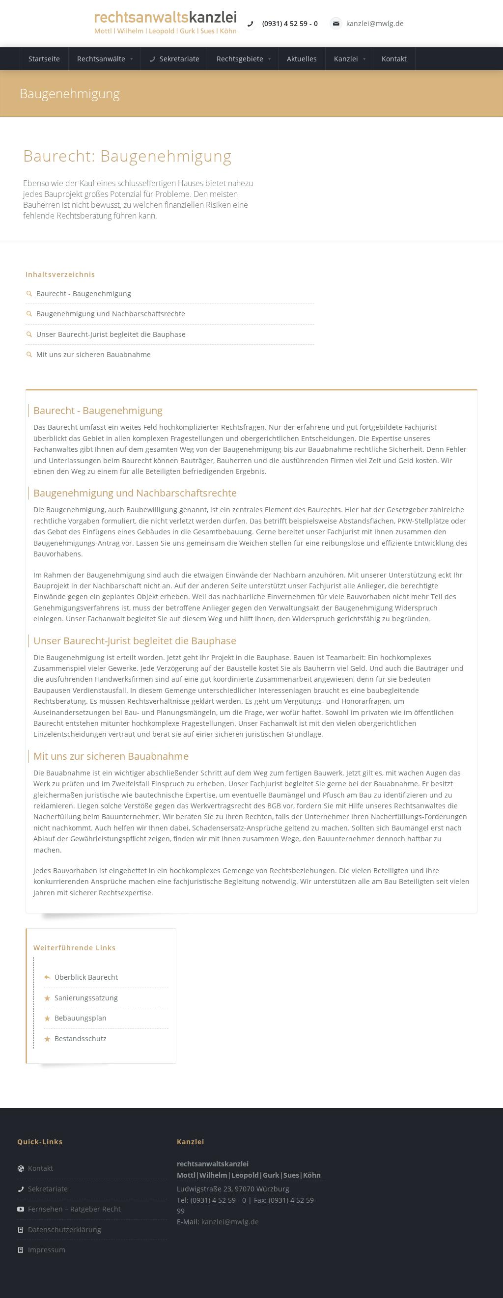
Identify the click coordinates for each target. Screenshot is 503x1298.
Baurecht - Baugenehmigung (83, 293)
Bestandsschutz (81, 1038)
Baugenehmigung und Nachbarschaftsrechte (110, 313)
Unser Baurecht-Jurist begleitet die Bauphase (111, 334)
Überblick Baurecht (86, 977)
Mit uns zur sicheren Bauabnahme (93, 354)
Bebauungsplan (81, 1017)
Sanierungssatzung (86, 997)
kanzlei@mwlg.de (375, 23)
